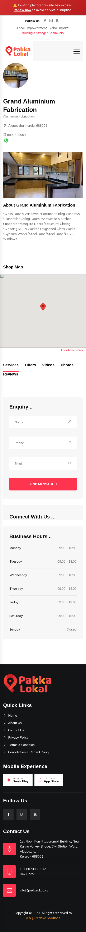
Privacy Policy (18, 737)
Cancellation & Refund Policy (28, 752)
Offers (30, 365)
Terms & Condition (21, 745)
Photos (67, 365)
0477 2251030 (30, 874)
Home (12, 716)
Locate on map (72, 350)
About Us (15, 723)
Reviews (10, 374)
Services (11, 365)
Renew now (23, 10)
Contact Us (16, 730)
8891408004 (16, 135)
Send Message (41, 484)
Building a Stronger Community (43, 33)
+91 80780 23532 (33, 869)
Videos (48, 365)
